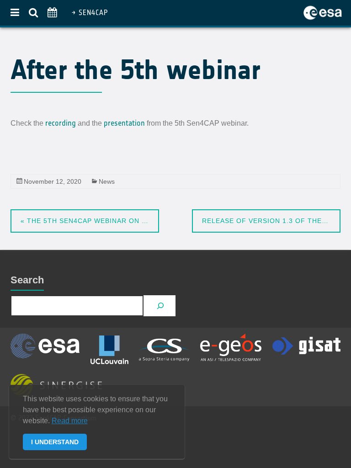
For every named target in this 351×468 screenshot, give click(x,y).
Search (27, 280)
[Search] (161, 306)
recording (60, 123)
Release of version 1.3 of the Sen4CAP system (271, 220)
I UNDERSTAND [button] (55, 442)
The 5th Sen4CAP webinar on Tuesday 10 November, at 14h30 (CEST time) (90, 220)
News (107, 181)
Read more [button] (70, 421)
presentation (124, 123)
